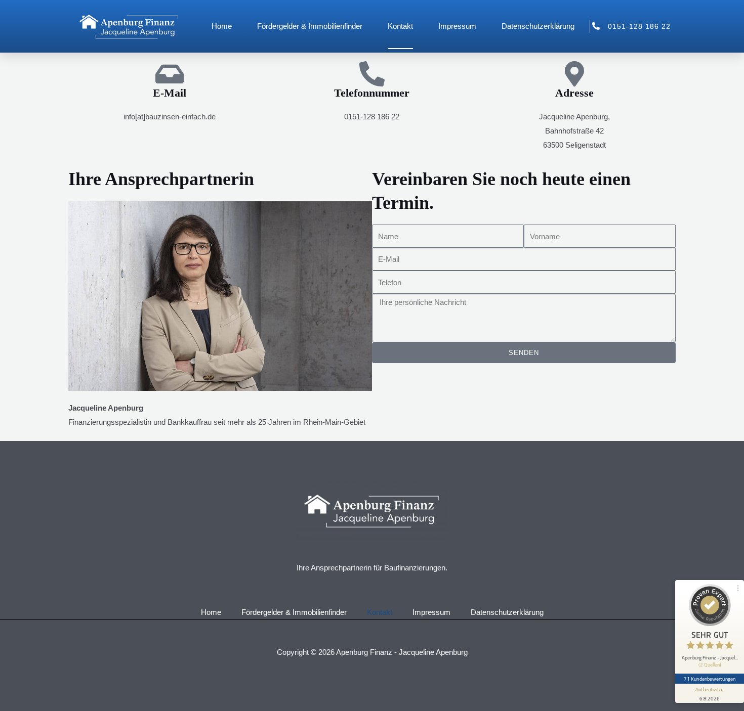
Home (222, 26)
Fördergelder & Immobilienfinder (309, 26)
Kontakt (400, 26)
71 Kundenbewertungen (709, 678)
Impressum (457, 26)
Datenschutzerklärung (538, 26)
